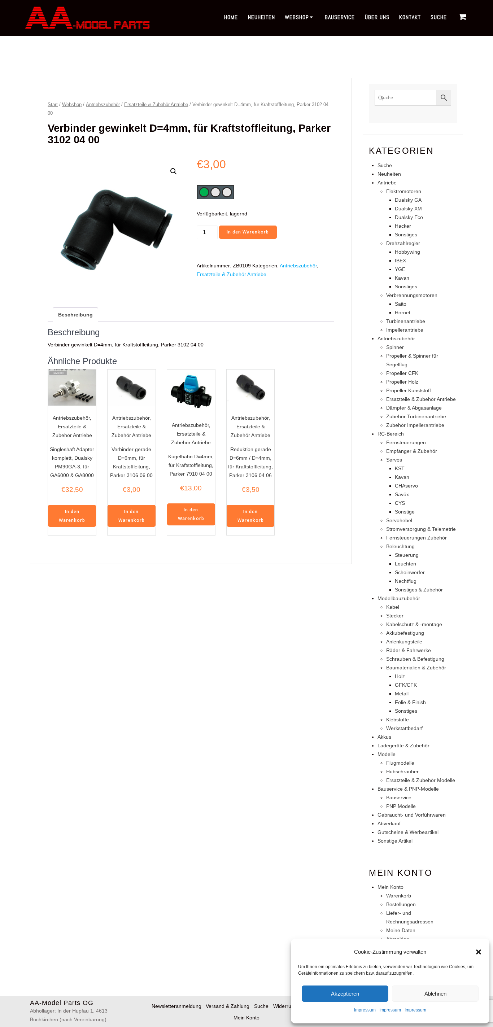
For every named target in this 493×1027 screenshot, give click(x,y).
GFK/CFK (406, 685)
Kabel (392, 607)
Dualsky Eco (409, 217)
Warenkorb (398, 896)
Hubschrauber (402, 771)
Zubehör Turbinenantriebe (416, 416)
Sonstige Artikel (395, 841)
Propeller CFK (402, 373)
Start (53, 104)
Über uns (377, 17)
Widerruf (283, 1006)
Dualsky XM (408, 208)
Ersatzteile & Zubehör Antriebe (156, 104)
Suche (439, 17)
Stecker (394, 616)
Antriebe (387, 182)
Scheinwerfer (410, 572)
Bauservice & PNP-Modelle (408, 789)
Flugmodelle (400, 763)
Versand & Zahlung (227, 1006)
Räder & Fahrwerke (408, 650)
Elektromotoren (403, 191)
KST (400, 468)
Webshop (297, 17)
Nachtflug (405, 581)
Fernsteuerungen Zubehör (416, 538)
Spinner (395, 347)
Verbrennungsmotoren (411, 295)
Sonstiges (406, 234)
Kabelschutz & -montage (414, 624)
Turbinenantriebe (405, 321)
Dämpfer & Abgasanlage (414, 408)
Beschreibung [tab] (75, 315)
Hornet (402, 312)
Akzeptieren (345, 994)
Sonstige (405, 512)
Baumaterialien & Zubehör (416, 667)
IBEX (400, 260)
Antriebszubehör (103, 104)
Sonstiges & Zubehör (419, 590)
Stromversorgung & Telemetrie (421, 529)
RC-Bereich (391, 434)
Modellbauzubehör (399, 598)
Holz (400, 676)
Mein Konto (390, 887)
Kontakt (410, 17)
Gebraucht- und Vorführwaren (412, 815)
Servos (394, 460)
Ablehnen (435, 994)
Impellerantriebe (404, 330)
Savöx (402, 494)
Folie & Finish (410, 702)
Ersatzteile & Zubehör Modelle (420, 780)
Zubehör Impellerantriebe (415, 425)
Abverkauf (389, 823)
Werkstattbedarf (404, 728)
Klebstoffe (397, 719)
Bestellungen (401, 904)
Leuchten (405, 564)
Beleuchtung (400, 546)
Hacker (403, 226)
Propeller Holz (402, 382)
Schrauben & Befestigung (415, 659)
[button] (478, 952)
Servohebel (399, 520)
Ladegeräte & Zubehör (403, 745)
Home (231, 17)
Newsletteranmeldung (176, 1006)
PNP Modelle (401, 806)
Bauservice (340, 17)
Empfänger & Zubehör (411, 451)
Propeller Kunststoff (408, 390)
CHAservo (406, 486)
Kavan (402, 278)
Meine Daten (400, 930)
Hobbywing (407, 252)
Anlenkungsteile (404, 641)
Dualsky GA (408, 200)
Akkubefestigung (405, 633)
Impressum (365, 1010)
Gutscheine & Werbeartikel (408, 832)
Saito (400, 304)
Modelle (387, 754)
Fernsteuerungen (406, 442)
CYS (400, 503)
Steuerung (407, 555)
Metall (402, 693)
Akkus (384, 737)
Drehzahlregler (403, 243)
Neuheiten (261, 17)
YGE (400, 269)
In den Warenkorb (248, 232)
